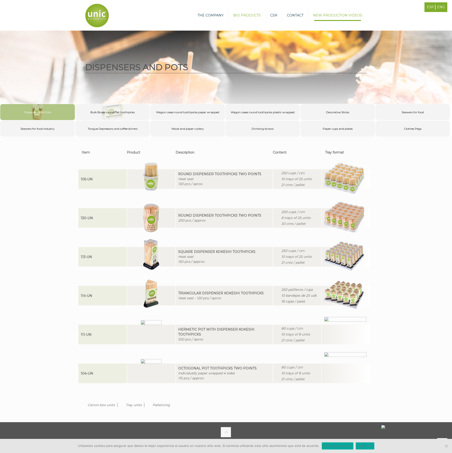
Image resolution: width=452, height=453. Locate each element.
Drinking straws (263, 128)
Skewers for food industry (37, 128)
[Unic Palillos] (97, 15)
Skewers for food (413, 112)
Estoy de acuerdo (337, 446)
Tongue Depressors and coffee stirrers (112, 128)
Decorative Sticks (337, 112)
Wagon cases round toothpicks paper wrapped (187, 112)
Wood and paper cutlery (187, 128)
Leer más (365, 446)
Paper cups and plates (338, 128)
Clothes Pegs (412, 128)
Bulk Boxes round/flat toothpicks (112, 112)
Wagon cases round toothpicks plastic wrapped (263, 112)
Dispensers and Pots (37, 112)
